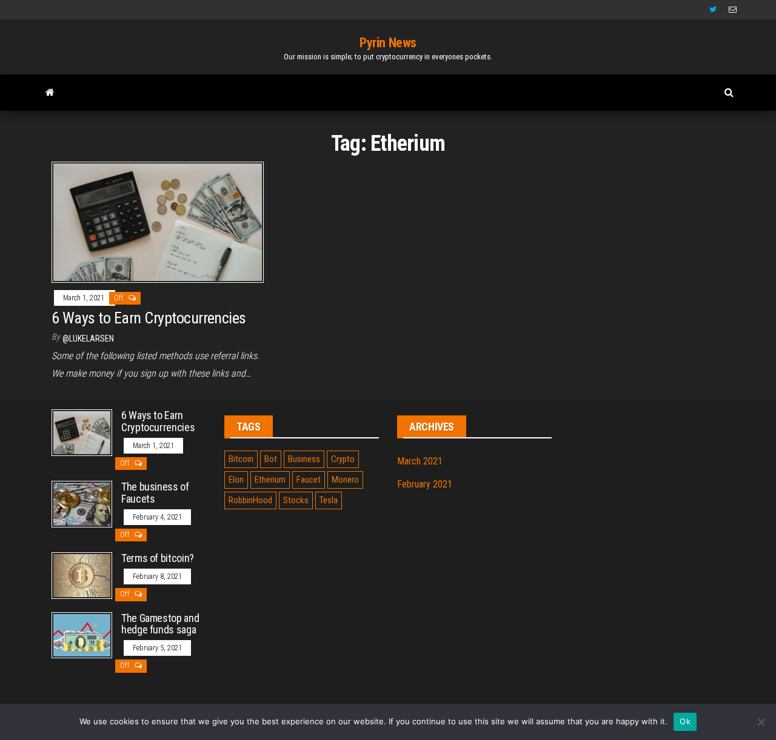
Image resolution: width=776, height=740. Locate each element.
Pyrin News (388, 42)
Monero (345, 479)
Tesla (328, 500)
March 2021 (420, 461)
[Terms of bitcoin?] (82, 575)
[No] (761, 722)
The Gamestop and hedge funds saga (160, 624)
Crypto (343, 459)
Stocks (296, 500)
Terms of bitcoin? (157, 558)
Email (733, 9)
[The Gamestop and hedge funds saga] (82, 634)
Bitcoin (241, 459)
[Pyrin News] (50, 92)
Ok (685, 721)
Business (304, 459)
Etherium (270, 479)
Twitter (713, 9)
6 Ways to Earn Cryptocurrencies (149, 318)
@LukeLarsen (88, 338)
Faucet (308, 479)
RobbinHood (250, 500)
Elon (236, 479)
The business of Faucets (155, 492)
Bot (270, 459)
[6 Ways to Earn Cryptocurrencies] (158, 221)
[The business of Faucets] (82, 503)
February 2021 (424, 484)
